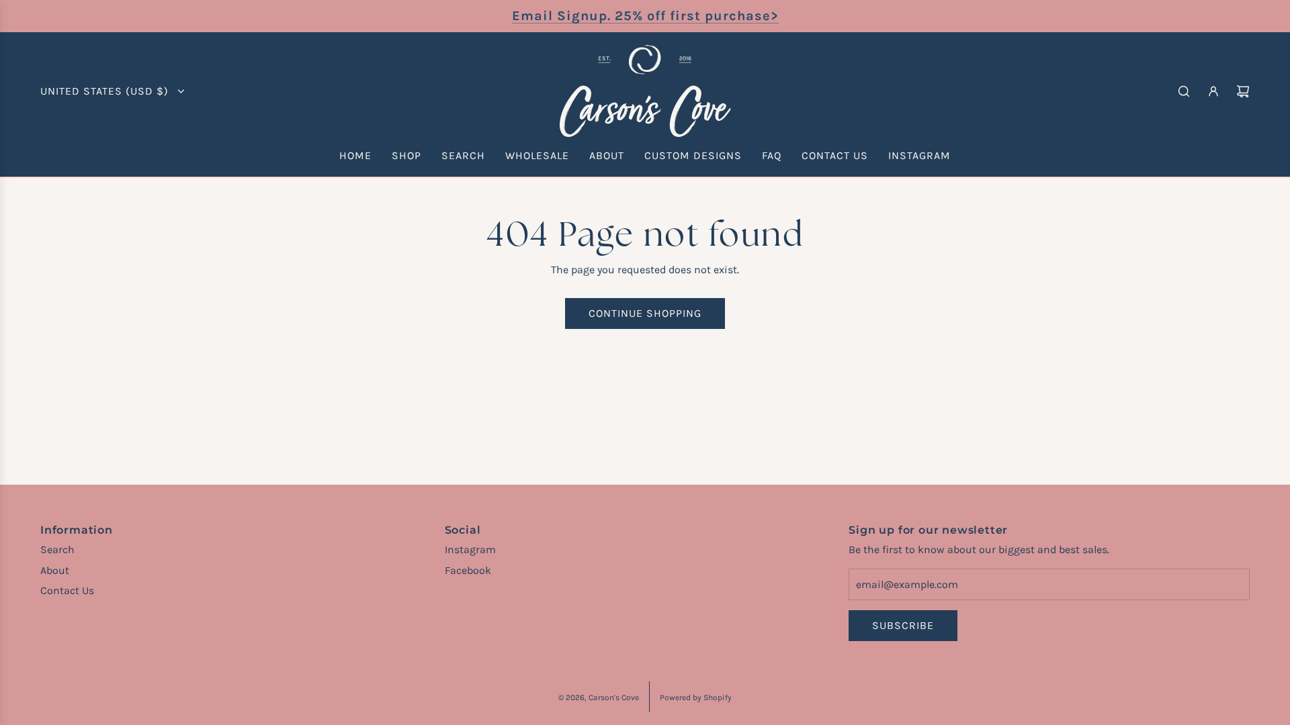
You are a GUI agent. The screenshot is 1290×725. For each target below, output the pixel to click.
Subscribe (903, 625)
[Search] (1184, 91)
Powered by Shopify (696, 697)
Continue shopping (645, 313)
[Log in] (1213, 91)
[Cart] (1243, 91)
